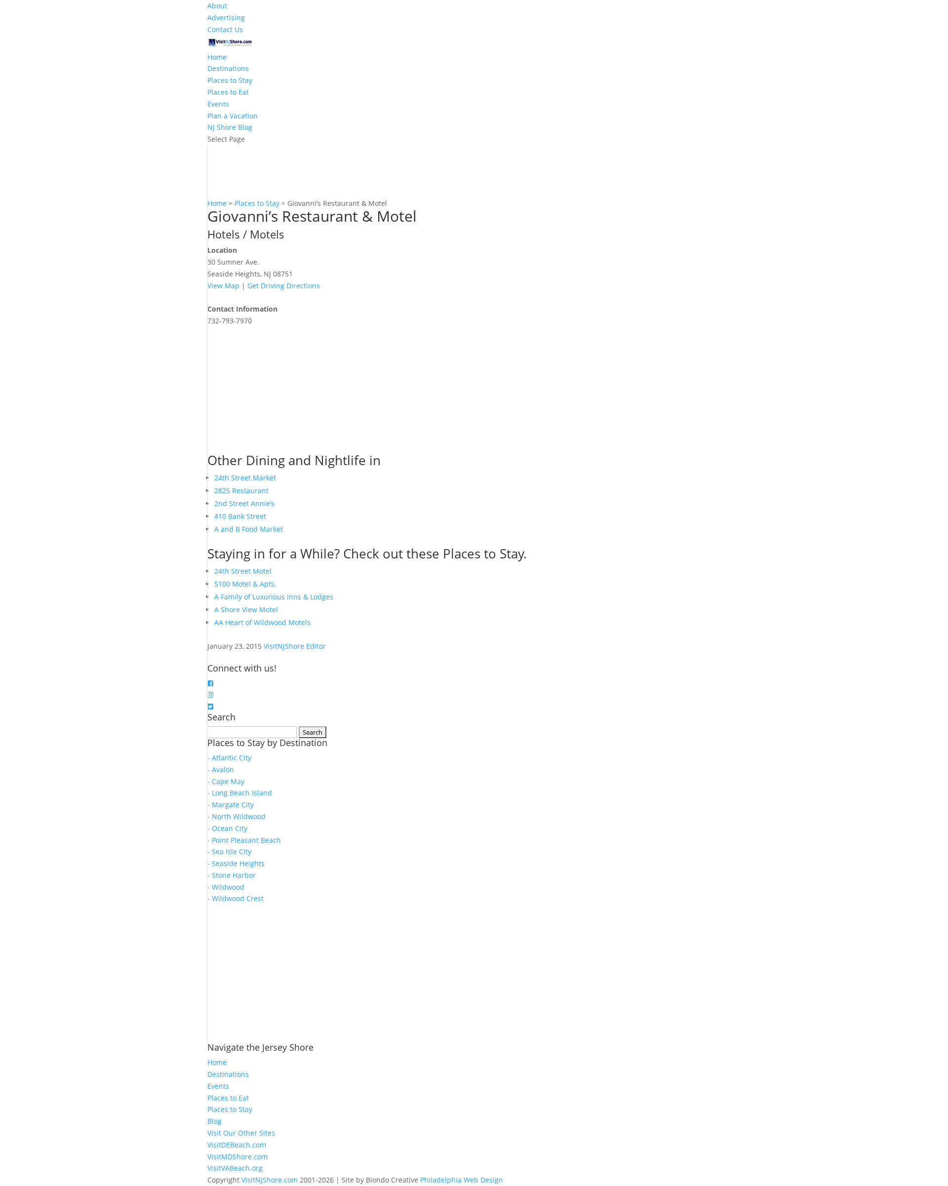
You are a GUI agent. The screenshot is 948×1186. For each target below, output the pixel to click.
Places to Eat (228, 92)
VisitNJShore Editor (295, 646)
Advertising (226, 17)
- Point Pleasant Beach (244, 840)
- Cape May (225, 781)
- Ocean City (227, 828)
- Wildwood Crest (235, 898)
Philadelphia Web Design (461, 1180)
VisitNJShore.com (269, 1180)
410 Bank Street (240, 516)
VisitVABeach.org (235, 1168)
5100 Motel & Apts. (245, 584)
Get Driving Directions (283, 285)
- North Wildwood (236, 816)
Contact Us (225, 29)
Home (217, 57)
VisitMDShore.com (237, 1156)
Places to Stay (229, 80)
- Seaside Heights (236, 863)
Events (218, 104)
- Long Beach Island (239, 792)
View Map (223, 285)
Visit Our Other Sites (241, 1133)
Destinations (228, 68)
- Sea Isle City (229, 851)
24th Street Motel (243, 571)
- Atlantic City (229, 757)
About (217, 5)
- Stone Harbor (231, 875)
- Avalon (220, 769)
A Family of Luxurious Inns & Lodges (273, 596)
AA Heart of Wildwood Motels (262, 622)
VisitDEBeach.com (236, 1144)
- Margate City (230, 804)
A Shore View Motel (246, 609)
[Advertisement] (281, 388)
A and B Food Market (248, 529)
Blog (214, 1121)
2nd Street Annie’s (244, 503)
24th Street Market (245, 477)
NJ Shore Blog (229, 127)
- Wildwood (225, 887)
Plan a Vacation (232, 115)
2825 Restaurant (241, 490)
